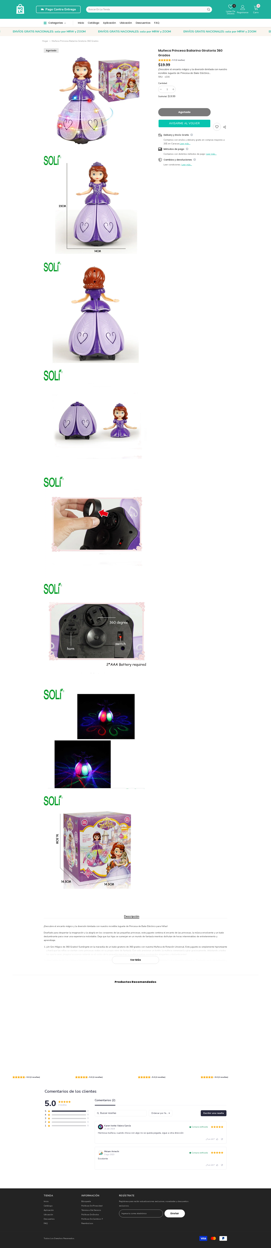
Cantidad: (162, 83)
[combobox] (149, 9)
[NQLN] (20, 9)
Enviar (174, 1213)
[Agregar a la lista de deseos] (217, 127)
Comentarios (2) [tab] (105, 1100)
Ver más (135, 960)
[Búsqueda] (208, 9)
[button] (192, 60)
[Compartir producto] (224, 127)
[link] (41, 1071)
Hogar (45, 41)
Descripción (131, 916)
